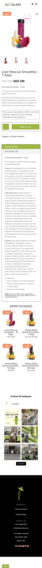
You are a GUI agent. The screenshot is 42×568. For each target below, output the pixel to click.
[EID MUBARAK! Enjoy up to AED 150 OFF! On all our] (30, 434)
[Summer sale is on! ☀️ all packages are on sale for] (12, 417)
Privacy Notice (21, 514)
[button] (37, 14)
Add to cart (25, 126)
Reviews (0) (11, 151)
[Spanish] (28, 546)
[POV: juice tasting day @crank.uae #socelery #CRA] (12, 452)
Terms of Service (21, 509)
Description (11, 146)
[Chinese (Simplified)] (18, 546)
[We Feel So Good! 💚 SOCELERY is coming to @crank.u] (30, 452)
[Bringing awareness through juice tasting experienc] (30, 417)
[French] (23, 546)
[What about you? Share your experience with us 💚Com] (12, 434)
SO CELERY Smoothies (17, 136)
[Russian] (25, 546)
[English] (21, 546)
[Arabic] (16, 546)
